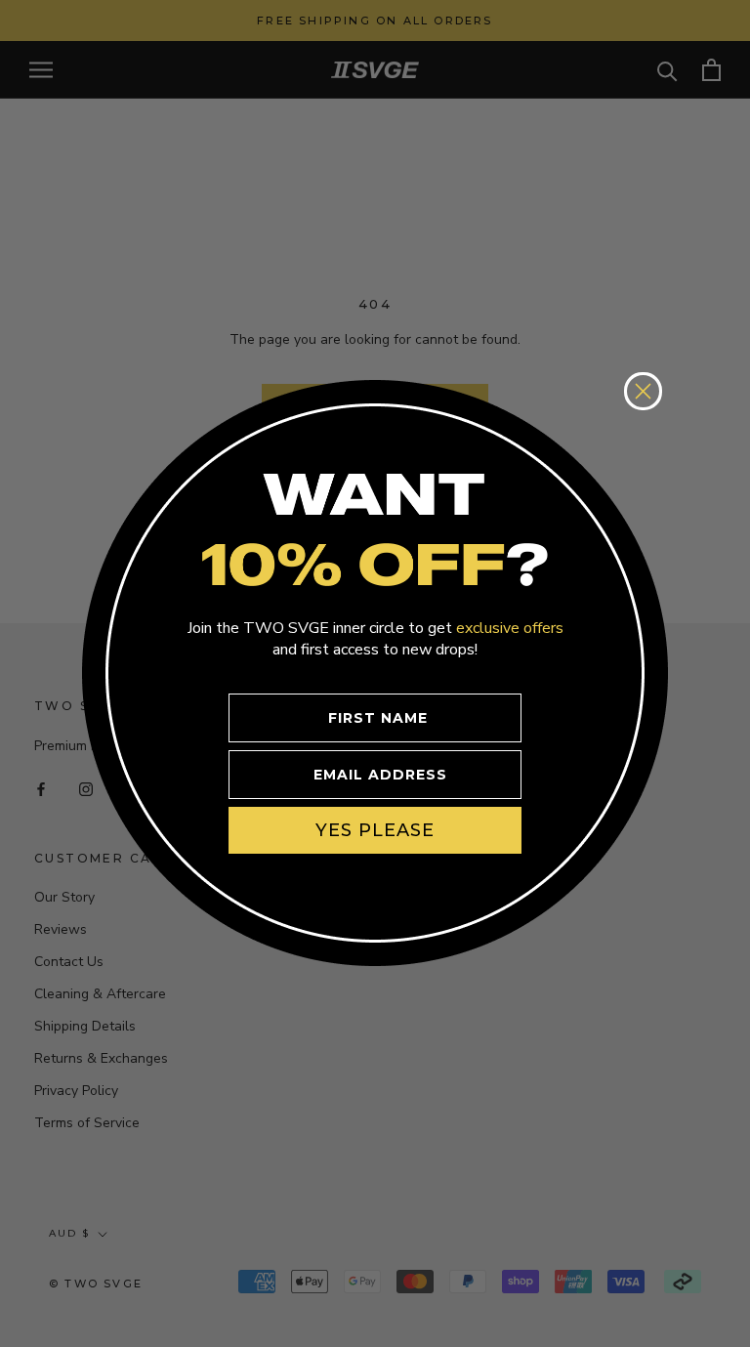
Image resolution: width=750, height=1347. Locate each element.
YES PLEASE (375, 830)
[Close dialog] (643, 391)
